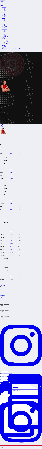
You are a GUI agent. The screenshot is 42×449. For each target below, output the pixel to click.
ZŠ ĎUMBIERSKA (6, 36)
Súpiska (4, 8)
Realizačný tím (3, 38)
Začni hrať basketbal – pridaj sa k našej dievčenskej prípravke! (4, 304)
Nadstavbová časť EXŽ (6, 43)
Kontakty (3, 47)
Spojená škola (5, 35)
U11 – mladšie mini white (4, 29)
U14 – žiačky (3, 18)
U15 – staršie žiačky (4, 15)
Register (2, 1)
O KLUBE (2, 447)
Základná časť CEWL (6, 44)
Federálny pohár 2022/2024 (6, 42)
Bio (1, 125)
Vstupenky (3, 45)
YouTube (2, 297)
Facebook (2, 296)
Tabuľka (4, 9)
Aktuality (5, 10)
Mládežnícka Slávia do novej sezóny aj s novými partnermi (4, 310)
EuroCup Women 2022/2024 (6, 41)
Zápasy (4, 11)
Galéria (2, 126)
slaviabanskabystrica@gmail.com (3, 295)
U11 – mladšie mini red (4, 26)
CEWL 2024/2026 (5, 40)
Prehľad (3, 6)
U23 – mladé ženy (4, 7)
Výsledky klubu (4, 46)
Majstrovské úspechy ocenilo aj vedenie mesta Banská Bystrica (4, 316)
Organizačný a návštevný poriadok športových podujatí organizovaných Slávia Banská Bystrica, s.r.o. (12, 48)
